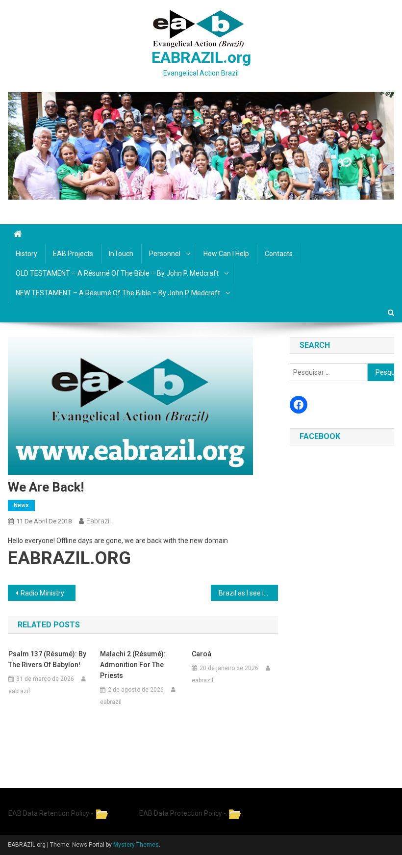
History (26, 254)
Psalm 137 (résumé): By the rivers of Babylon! (47, 659)
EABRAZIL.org (201, 57)
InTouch (121, 254)
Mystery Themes (136, 844)
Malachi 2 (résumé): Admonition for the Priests (133, 664)
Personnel (164, 254)
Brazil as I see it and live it (248, 593)
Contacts (279, 254)
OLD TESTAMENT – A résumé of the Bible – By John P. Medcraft (117, 273)
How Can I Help (226, 254)
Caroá (201, 654)
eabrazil (98, 521)
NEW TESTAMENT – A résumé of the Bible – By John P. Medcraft (118, 293)
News (21, 505)
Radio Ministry (42, 593)
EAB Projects (73, 254)
